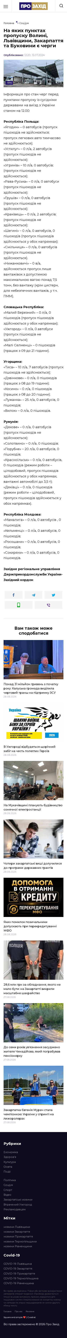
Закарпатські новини (18, 1199)
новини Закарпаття (17, 1231)
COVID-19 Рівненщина (19, 1283)
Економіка (11, 1152)
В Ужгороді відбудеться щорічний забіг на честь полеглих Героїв (30, 749)
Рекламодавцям (15, 1209)
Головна (7, 1311)
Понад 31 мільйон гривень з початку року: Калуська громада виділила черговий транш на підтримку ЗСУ (31, 688)
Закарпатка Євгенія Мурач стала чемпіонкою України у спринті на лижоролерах (29, 1114)
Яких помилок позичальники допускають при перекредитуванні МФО (30, 926)
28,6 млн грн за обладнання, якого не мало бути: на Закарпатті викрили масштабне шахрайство (32, 989)
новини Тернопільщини (20, 1241)
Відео (7, 1194)
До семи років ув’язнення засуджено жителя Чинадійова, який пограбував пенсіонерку (32, 1051)
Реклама (30, 1311)
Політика (10, 1180)
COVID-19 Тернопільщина (21, 1278)
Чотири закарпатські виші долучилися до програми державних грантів (33, 866)
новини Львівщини (17, 1227)
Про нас (19, 1311)
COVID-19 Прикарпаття (19, 1273)
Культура (10, 1162)
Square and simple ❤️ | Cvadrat (20, 1317)
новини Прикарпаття (18, 1236)
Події (7, 1171)
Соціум (8, 1185)
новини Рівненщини (18, 1246)
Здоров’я (10, 1157)
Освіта (8, 1166)
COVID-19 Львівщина (18, 1263)
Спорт (8, 1190)
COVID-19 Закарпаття (18, 1268)
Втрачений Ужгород (18, 1204)
